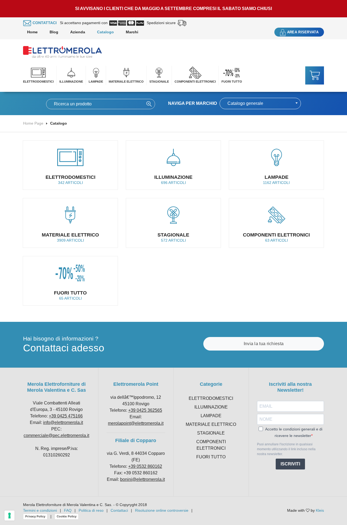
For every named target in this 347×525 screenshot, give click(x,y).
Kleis (320, 510)
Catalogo (105, 32)
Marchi (132, 32)
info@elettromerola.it (63, 422)
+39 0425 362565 (145, 410)
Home (32, 32)
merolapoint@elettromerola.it (135, 423)
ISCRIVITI (290, 464)
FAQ (68, 510)
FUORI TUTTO (231, 81)
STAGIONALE (159, 81)
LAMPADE (96, 81)
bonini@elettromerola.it (142, 479)
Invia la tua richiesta (264, 343)
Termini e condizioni (40, 510)
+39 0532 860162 (145, 466)
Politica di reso (91, 510)
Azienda (77, 32)
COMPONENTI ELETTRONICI (195, 81)
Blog (54, 32)
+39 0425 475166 (66, 416)
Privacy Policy (35, 516)
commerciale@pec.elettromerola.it (56, 435)
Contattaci (119, 510)
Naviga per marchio (192, 103)
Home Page (33, 123)
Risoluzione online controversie (162, 510)
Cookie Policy (66, 516)
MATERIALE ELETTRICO (126, 81)
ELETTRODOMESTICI (38, 81)
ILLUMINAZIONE (71, 81)
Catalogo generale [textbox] (245, 103)
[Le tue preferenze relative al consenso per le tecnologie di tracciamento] (9, 515)
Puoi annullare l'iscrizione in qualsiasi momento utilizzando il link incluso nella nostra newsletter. (286, 449)
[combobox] (260, 103)
